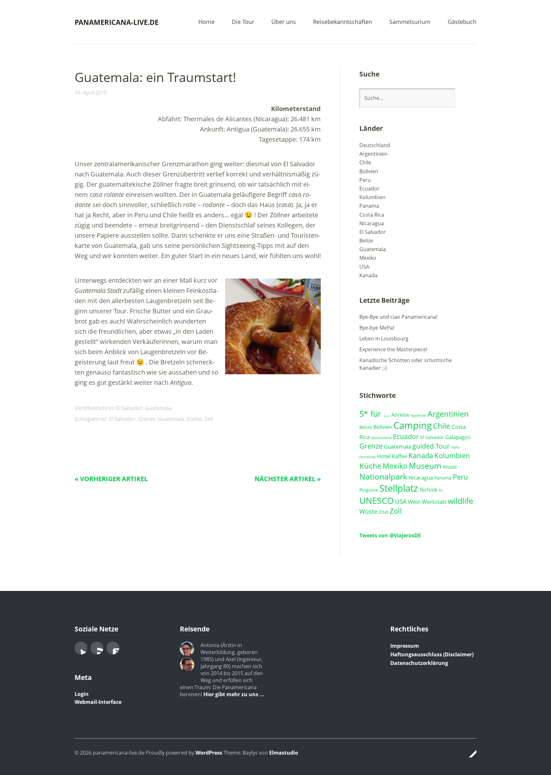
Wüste (368, 511)
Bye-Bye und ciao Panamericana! (398, 316)
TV (440, 490)
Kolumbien (372, 197)
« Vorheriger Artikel (111, 478)
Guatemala (158, 408)
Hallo (455, 447)
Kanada (368, 275)
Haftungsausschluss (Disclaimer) (432, 654)
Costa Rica (371, 214)
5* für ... (374, 413)
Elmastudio (283, 752)
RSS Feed (97, 648)
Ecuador (369, 188)
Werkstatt (434, 501)
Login (82, 693)
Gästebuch (462, 22)
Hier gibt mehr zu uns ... (233, 694)
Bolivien (368, 171)
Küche (194, 418)
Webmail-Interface (98, 701)
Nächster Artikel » (287, 478)
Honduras (367, 457)
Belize (366, 240)
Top (469, 753)
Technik (428, 489)
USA (364, 266)
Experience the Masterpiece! (393, 349)
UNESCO (376, 500)
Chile (365, 162)
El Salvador (129, 408)
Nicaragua (371, 223)
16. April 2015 (91, 92)
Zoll (208, 418)
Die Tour (243, 22)
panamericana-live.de (116, 22)
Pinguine (368, 490)
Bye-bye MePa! (376, 327)
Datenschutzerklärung (419, 663)
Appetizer (418, 415)
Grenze (146, 418)
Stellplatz (398, 488)
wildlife (460, 500)
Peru (365, 179)
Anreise (400, 414)
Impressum (404, 645)
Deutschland (374, 145)
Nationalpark (383, 476)
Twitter (81, 648)
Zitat (383, 512)
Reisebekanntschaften (342, 22)
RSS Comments (113, 648)
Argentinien (373, 153)
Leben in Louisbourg (383, 338)
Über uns (283, 22)
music (450, 466)
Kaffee (399, 456)
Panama (369, 205)
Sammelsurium (409, 22)
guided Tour (431, 446)
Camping (412, 425)
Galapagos (458, 437)
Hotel (384, 456)
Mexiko (367, 257)
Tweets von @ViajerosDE (390, 535)
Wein (414, 501)
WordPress (208, 752)
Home (206, 22)
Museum (425, 465)
